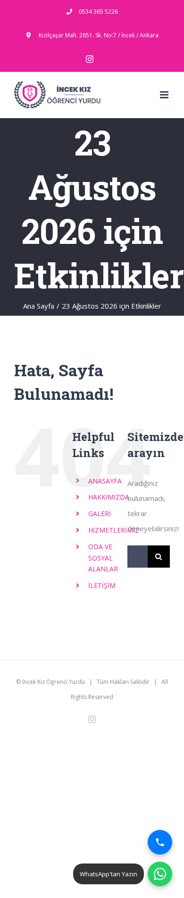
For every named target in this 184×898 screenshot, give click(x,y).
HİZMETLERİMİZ (113, 530)
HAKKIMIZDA (108, 496)
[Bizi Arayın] (160, 842)
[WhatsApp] (160, 874)
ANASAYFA (105, 480)
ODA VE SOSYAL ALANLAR (103, 558)
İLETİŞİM (102, 585)
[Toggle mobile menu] (165, 95)
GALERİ (99, 513)
